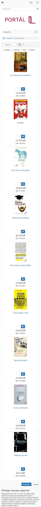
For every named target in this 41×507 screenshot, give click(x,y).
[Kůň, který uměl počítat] (20, 156)
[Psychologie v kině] (20, 299)
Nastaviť (35, 484)
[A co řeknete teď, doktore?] (20, 61)
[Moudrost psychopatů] (20, 204)
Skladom (8, 50)
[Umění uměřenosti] (20, 394)
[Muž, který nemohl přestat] (20, 251)
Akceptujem (26, 484)
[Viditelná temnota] (20, 442)
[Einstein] (20, 109)
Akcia (24, 50)
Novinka (32, 50)
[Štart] (3, 38)
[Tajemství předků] (20, 346)
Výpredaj (17, 50)
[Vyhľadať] (38, 8)
